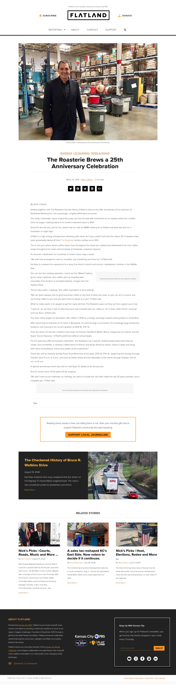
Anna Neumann (76, 562)
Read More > (24, 592)
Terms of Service (160, 678)
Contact (92, 29)
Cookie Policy (149, 678)
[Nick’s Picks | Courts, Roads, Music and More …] (39, 534)
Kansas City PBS (25, 625)
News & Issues (100, 153)
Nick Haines (26, 558)
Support (111, 29)
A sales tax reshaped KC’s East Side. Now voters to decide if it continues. (87, 554)
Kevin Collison (87, 179)
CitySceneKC (82, 153)
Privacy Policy (139, 678)
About (75, 29)
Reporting (55, 29)
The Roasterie (67, 240)
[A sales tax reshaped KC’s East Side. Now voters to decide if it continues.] (88, 534)
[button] (64, 29)
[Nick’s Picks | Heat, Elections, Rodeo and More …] (136, 534)
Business (66, 153)
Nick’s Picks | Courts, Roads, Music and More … (38, 552)
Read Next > (30, 489)
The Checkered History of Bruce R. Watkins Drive (53, 462)
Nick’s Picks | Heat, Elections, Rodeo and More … (136, 554)
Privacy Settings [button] (129, 678)
